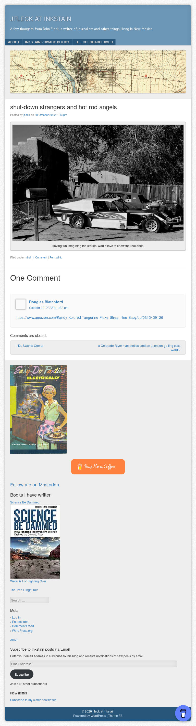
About (13, 41)
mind (28, 257)
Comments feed (23, 626)
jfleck (26, 115)
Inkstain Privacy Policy (47, 41)
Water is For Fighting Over (28, 581)
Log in (16, 617)
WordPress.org (22, 630)
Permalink (56, 257)
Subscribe (22, 674)
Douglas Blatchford (46, 301)
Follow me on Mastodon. (35, 484)
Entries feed (20, 621)
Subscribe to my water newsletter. (33, 699)
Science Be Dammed (25, 502)
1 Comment (40, 257)
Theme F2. (115, 716)
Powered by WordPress (89, 716)
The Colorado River (94, 41)
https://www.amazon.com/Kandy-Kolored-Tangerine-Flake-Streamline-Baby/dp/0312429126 (89, 317)
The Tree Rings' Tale (24, 589)
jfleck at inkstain (40, 18)
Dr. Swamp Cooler (29, 345)
